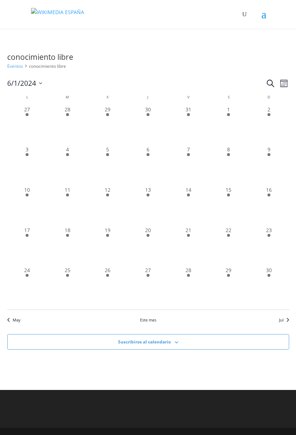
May (17, 320)
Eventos (15, 66)
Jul (281, 320)
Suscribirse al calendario (144, 342)
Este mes (148, 320)
